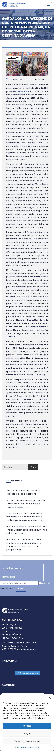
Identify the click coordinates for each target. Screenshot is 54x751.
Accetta (27, 725)
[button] (49, 697)
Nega (27, 733)
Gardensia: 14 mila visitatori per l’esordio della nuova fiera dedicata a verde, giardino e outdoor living (25, 503)
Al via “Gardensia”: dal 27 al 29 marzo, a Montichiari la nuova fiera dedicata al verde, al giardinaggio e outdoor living (25, 516)
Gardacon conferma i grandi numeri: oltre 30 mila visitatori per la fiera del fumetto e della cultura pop (26, 530)
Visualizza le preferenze (27, 741)
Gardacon (13, 57)
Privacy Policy (33, 747)
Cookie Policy (20, 747)
